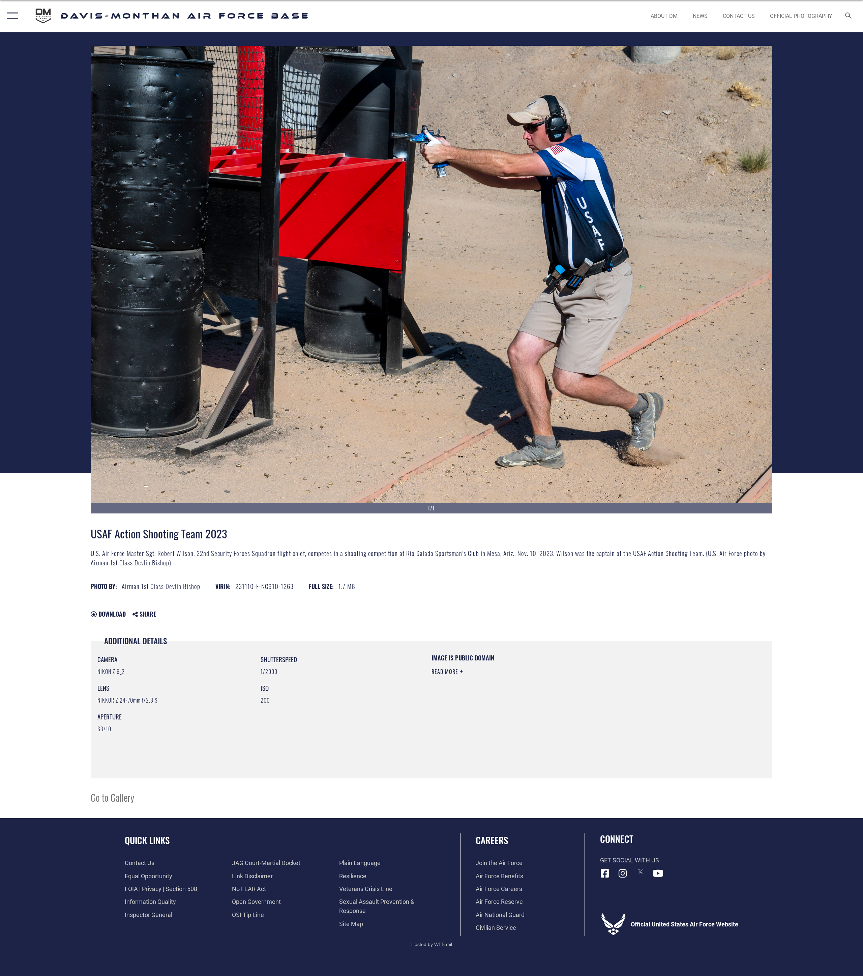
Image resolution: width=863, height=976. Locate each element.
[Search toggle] (849, 16)
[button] (11, 16)
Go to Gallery (112, 797)
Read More (446, 672)
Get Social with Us (629, 860)
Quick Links (147, 840)
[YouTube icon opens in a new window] (658, 873)
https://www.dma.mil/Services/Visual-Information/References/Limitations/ (511, 705)
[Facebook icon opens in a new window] (605, 873)
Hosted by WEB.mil (431, 944)
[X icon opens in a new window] (640, 872)
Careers (492, 840)
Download (111, 614)
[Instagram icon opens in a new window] (623, 873)
